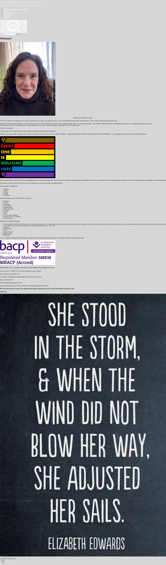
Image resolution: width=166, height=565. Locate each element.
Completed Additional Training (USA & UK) (15, 9)
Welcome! (6, 17)
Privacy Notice (7, 14)
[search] (13, 26)
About (5, 8)
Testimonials (6, 15)
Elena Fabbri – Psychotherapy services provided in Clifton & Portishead (19, 2)
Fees (4, 11)
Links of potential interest (10, 12)
